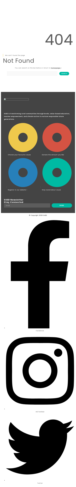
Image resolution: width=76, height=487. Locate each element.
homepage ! (56, 68)
